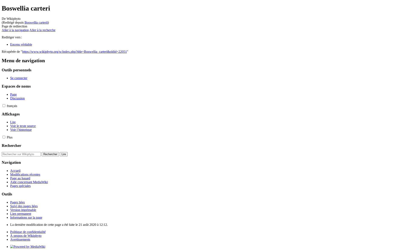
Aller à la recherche (42, 30)
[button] (4, 105)
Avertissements (20, 239)
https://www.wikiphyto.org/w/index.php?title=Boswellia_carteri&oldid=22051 (74, 51)
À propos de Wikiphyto (25, 235)
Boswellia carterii (36, 22)
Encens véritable (21, 44)
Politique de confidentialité (28, 232)
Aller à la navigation (15, 30)
